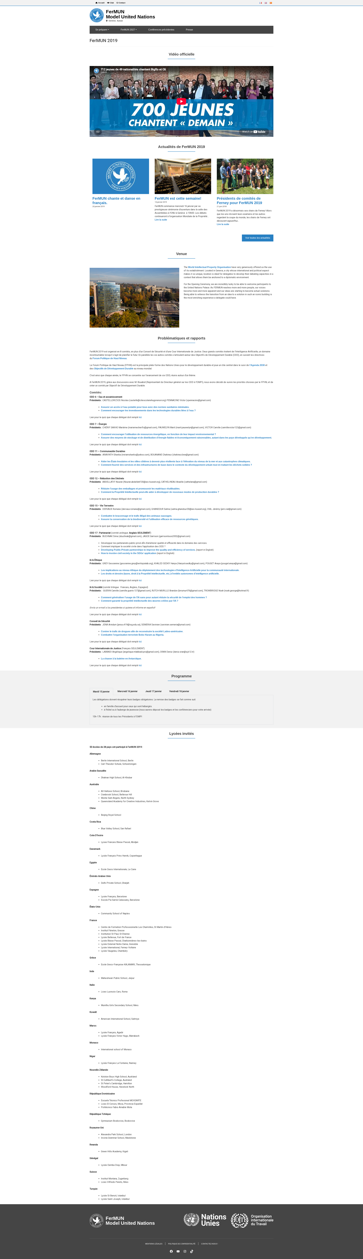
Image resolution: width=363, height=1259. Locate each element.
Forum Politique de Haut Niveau (110, 358)
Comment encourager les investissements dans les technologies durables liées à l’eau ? (148, 410)
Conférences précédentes (161, 29)
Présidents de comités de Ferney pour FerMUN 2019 (239, 200)
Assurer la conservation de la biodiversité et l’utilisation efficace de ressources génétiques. (150, 519)
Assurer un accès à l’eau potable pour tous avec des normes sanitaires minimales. (145, 407)
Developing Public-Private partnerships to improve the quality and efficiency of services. (148, 550)
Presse (189, 29)
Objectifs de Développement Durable (113, 368)
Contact (122, 3)
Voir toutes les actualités (257, 238)
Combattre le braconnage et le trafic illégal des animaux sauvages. (136, 516)
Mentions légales (153, 1244)
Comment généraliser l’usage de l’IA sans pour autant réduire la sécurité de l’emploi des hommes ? (154, 597)
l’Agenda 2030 (257, 365)
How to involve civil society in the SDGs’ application (128, 553)
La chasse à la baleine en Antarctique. (121, 658)
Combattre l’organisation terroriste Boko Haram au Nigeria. (132, 635)
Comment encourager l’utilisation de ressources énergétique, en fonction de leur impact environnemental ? (158, 434)
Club (112, 3)
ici (140, 417)
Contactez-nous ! (209, 1244)
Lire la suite (166, 219)
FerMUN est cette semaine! (178, 198)
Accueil (101, 3)
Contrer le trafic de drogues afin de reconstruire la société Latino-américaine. (142, 631)
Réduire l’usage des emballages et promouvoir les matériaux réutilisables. (140, 488)
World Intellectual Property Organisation (209, 267)
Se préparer (101, 29)
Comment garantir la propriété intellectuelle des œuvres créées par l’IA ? (139, 601)
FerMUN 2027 (128, 29)
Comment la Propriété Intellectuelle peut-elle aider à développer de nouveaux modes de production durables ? (160, 492)
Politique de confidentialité (181, 1244)
